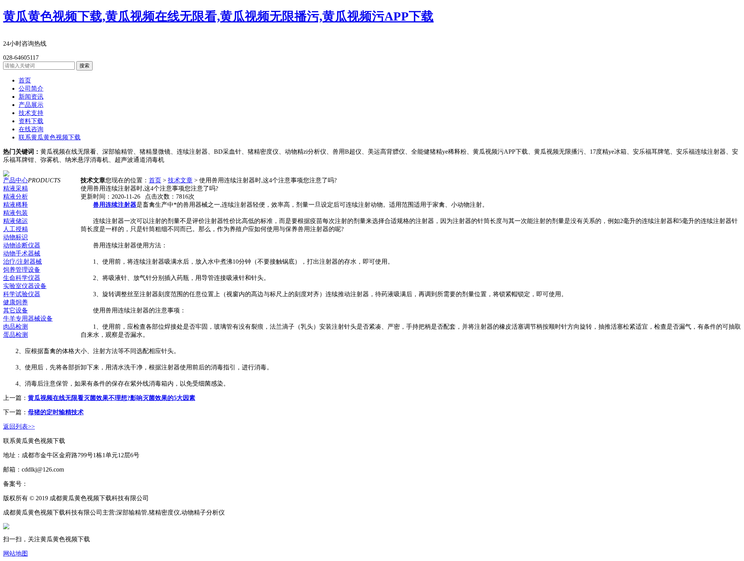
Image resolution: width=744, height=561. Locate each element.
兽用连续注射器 (114, 204)
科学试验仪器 (21, 294)
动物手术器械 (21, 253)
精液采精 (15, 188)
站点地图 (162, 498)
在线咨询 (31, 129)
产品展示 (31, 104)
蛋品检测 (15, 334)
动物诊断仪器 (21, 245)
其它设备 (15, 310)
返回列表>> (19, 426)
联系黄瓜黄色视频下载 (50, 137)
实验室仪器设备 (24, 286)
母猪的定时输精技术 (56, 412)
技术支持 (31, 113)
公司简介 (31, 88)
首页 (25, 80)
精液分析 (15, 196)
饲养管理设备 (21, 269)
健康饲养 (15, 302)
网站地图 (15, 553)
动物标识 (15, 237)
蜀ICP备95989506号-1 (57, 483)
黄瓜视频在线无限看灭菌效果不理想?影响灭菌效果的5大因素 (111, 398)
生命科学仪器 (21, 277)
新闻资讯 (31, 96)
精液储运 (15, 221)
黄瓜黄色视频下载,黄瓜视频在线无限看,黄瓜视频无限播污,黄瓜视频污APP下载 (218, 16)
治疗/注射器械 (22, 261)
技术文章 (180, 180)
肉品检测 (15, 326)
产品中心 (15, 180)
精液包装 (15, 212)
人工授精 (15, 229)
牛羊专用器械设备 (28, 318)
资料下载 (31, 121)
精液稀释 (15, 204)
